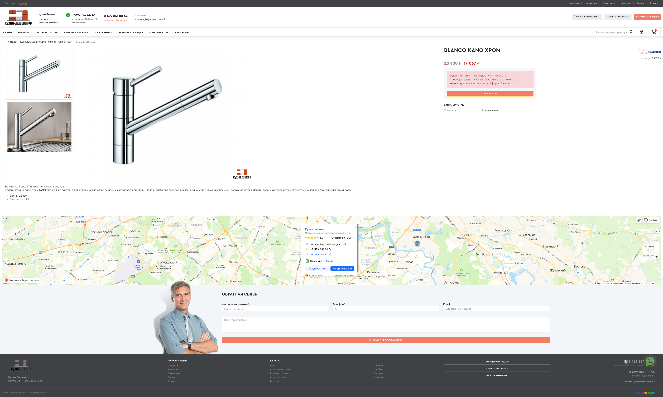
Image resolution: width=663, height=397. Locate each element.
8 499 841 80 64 (115, 15)
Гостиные (275, 381)
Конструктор (159, 32)
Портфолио (591, 3)
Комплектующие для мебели (38, 41)
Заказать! (490, 93)
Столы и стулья (46, 32)
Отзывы (654, 3)
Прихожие (379, 377)
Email (446, 304)
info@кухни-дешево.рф (115, 20)
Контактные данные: (235, 304)
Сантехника (103, 32)
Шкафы (23, 32)
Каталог (13, 41)
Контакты (574, 3)
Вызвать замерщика (647, 16)
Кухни (7, 32)
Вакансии (182, 32)
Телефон (339, 304)
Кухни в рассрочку (618, 16)
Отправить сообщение (385, 339)
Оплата (640, 3)
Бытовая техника (76, 32)
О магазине (609, 3)
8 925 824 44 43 (83, 15)
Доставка (626, 3)
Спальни (378, 365)
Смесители (65, 41)
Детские (378, 373)
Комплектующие (131, 32)
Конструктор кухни (587, 16)
